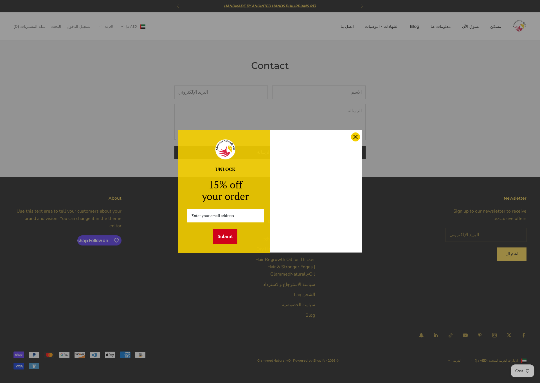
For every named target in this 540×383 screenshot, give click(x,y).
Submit (225, 236)
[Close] (355, 137)
